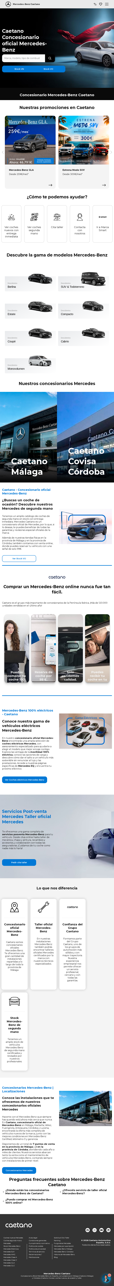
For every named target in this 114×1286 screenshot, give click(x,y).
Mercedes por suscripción (64, 1246)
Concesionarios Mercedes (19, 1170)
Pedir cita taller (19, 862)
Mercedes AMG (9, 1254)
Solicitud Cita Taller (61, 1238)
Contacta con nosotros (80, 230)
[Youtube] (101, 1230)
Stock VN (19, 69)
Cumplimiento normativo (39, 1243)
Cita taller (57, 227)
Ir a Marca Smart (102, 229)
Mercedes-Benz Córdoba (63, 1252)
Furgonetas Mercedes (62, 1243)
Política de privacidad (37, 1249)
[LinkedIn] (108, 1230)
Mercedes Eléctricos (11, 1249)
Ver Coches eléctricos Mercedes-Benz (24, 780)
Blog (56, 1257)
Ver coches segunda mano (34, 230)
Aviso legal (33, 1238)
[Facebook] (88, 1230)
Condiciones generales (37, 1240)
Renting (57, 1240)
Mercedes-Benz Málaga (63, 1249)
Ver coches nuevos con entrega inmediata (11, 232)
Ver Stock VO (19, 558)
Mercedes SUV (8, 1252)
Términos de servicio (37, 1252)
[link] (28, 437)
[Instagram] (94, 1230)
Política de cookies (36, 1246)
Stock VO (48, 69)
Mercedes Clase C (10, 1260)
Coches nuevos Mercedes (13, 1238)
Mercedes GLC (9, 1266)
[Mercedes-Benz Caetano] (8, 4)
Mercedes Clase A (10, 1257)
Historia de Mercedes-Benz (64, 1254)
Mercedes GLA (9, 1263)
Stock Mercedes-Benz (11, 1246)
